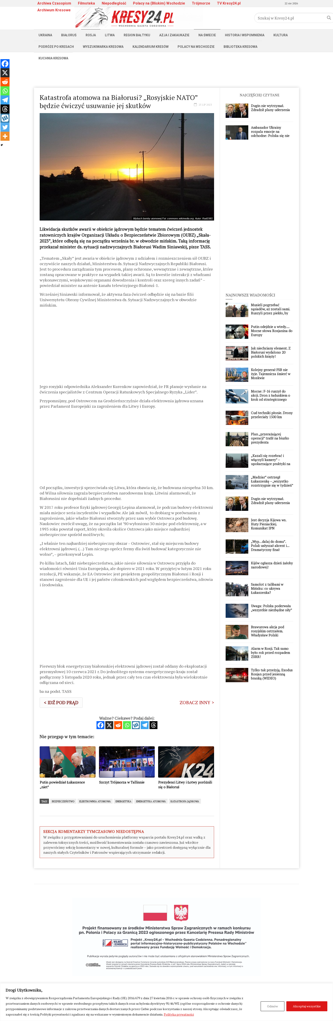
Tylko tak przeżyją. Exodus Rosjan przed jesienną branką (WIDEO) (272, 674)
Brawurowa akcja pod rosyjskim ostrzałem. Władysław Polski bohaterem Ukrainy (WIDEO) (267, 635)
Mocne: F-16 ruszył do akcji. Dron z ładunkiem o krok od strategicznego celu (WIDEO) (270, 397)
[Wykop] (136, 725)
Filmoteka (86, 3)
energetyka (123, 801)
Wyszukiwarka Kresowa (103, 47)
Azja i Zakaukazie (174, 35)
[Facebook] (100, 725)
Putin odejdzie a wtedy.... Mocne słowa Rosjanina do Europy (271, 331)
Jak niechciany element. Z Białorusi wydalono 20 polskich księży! (271, 352)
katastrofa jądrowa (185, 801)
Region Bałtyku (137, 35)
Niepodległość (114, 3)
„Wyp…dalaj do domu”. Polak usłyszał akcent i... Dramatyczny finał (270, 545)
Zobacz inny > (197, 702)
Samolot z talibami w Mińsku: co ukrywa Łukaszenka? (267, 588)
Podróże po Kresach (56, 47)
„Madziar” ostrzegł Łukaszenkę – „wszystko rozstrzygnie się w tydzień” (272, 481)
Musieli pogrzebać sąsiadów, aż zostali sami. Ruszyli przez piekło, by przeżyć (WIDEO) (270, 311)
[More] (5, 136)
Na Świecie (207, 35)
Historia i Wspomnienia (244, 35)
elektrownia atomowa (95, 801)
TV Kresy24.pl (229, 3)
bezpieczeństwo (63, 801)
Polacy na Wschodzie (196, 47)
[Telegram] (145, 725)
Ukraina (45, 35)
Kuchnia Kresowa (53, 58)
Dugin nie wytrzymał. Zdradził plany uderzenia (270, 108)
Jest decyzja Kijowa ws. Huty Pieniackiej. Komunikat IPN (268, 524)
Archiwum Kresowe (54, 10)
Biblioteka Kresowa (240, 47)
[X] (109, 725)
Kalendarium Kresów (151, 47)
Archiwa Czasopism (54, 3)
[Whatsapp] (127, 725)
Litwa (110, 35)
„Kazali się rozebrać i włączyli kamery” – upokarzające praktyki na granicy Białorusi (270, 462)
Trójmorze (201, 3)
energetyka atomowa (151, 801)
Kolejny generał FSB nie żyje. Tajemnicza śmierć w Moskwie (270, 374)
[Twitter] (5, 127)
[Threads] (153, 725)
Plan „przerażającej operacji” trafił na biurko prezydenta (270, 438)
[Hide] (2, 145)
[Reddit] (118, 725)
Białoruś (69, 35)
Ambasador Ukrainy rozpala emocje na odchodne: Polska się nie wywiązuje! (270, 133)
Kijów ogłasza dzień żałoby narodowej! (272, 565)
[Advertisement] (166, 74)
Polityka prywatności (179, 1014)
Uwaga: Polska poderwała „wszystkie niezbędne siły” (271, 608)
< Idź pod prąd (61, 702)
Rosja (91, 35)
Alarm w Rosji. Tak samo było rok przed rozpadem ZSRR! (270, 652)
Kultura (280, 35)
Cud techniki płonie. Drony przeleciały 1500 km (272, 415)
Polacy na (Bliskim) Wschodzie (159, 3)
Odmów (272, 1006)
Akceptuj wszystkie (307, 1006)
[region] (166, 1002)
